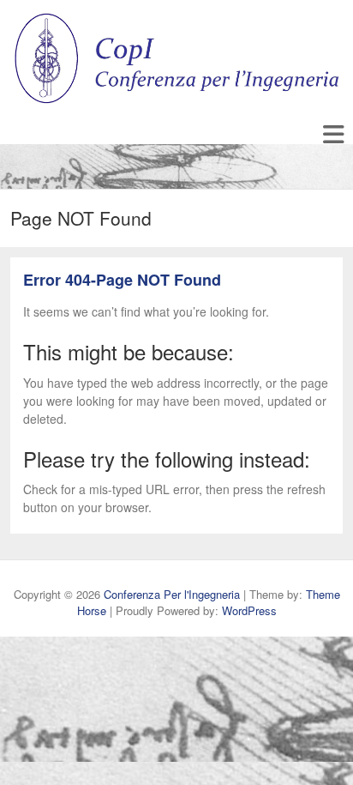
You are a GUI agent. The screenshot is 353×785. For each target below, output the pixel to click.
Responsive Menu (333, 135)
